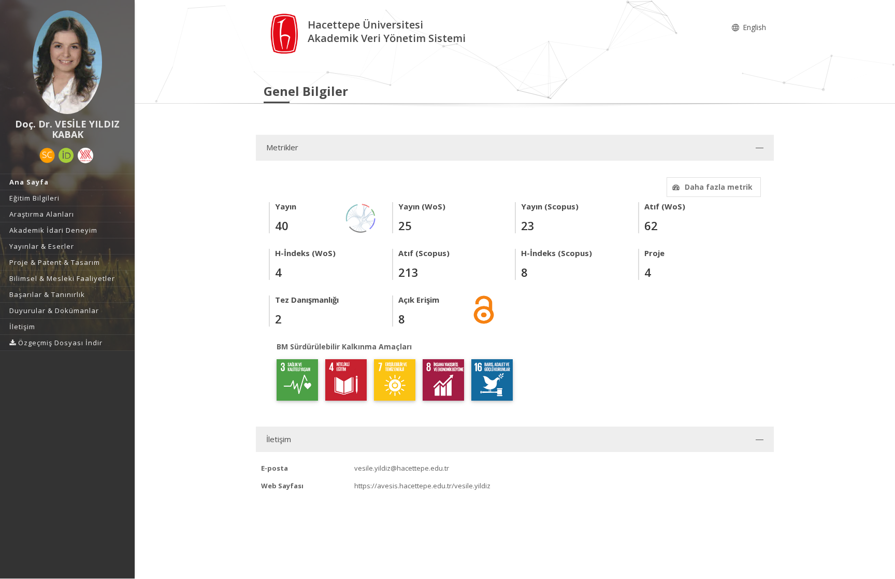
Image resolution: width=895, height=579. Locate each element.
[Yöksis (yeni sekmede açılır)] (85, 155)
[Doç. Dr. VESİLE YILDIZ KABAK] (67, 62)
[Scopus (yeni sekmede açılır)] (47, 155)
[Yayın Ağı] (361, 217)
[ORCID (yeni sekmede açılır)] (66, 155)
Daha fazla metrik (719, 187)
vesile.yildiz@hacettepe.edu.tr (401, 468)
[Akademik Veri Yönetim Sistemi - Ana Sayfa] (286, 33)
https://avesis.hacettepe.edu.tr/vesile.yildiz (422, 485)
